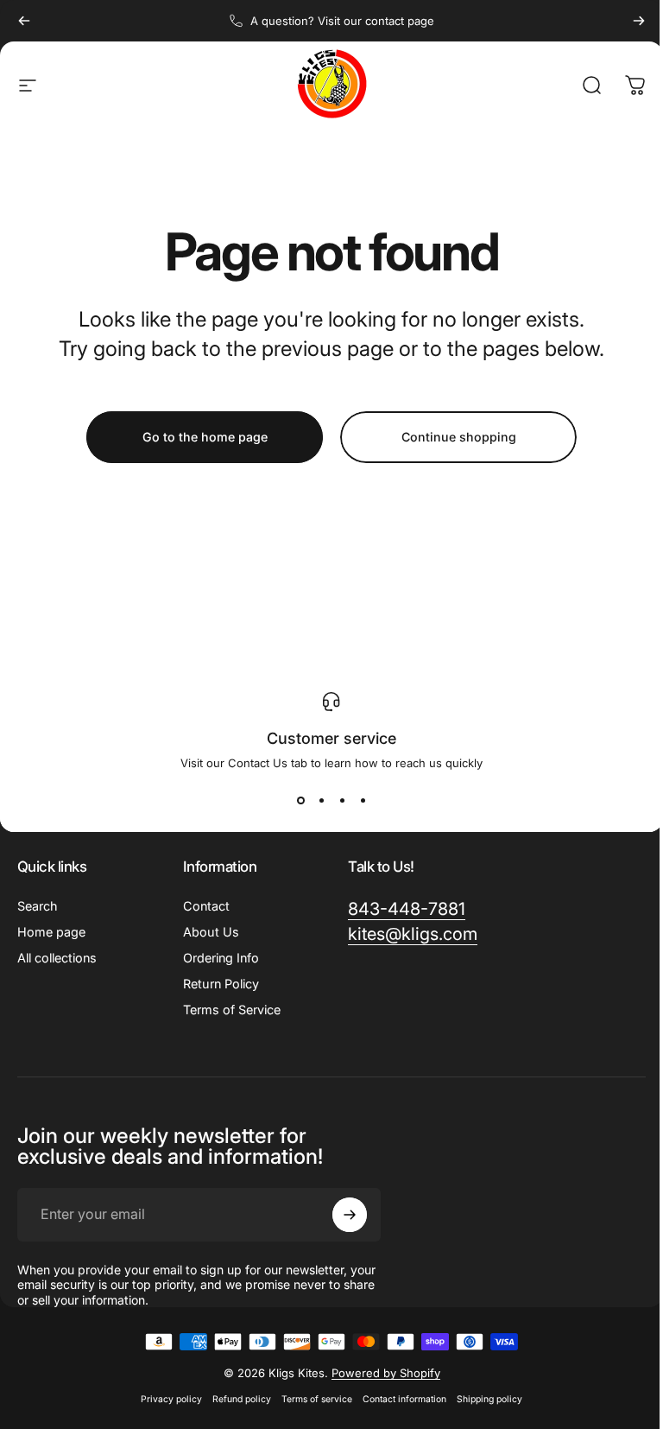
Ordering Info (221, 957)
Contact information (404, 1399)
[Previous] (24, 20)
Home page (51, 931)
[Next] (639, 20)
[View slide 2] (321, 801)
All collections (57, 957)
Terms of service (316, 1399)
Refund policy (241, 1399)
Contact (206, 906)
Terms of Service (232, 1009)
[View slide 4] (362, 801)
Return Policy (221, 983)
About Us (211, 931)
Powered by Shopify (386, 1373)
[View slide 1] (300, 801)
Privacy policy (171, 1399)
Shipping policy (489, 1399)
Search (37, 906)
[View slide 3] (342, 801)
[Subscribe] (349, 1214)
